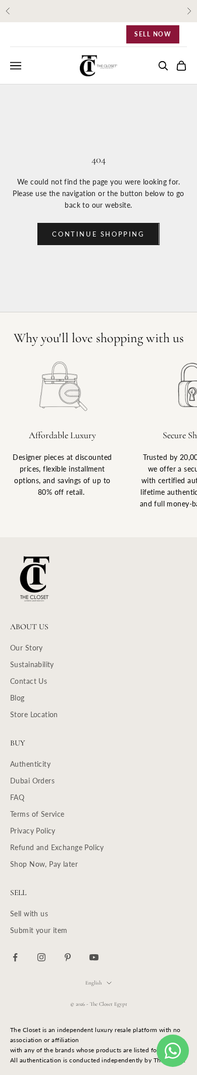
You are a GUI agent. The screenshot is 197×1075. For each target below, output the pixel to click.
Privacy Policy (33, 830)
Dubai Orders (32, 780)
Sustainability (32, 664)
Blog (17, 697)
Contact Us (28, 681)
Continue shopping (98, 234)
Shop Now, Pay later (44, 864)
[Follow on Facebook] (15, 957)
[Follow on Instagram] (41, 957)
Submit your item (39, 930)
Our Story (26, 647)
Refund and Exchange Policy (57, 847)
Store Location (34, 714)
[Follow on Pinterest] (68, 957)
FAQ (17, 797)
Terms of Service (37, 814)
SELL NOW (152, 34)
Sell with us (29, 913)
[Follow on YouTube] (94, 957)
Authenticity (30, 764)
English (93, 982)
